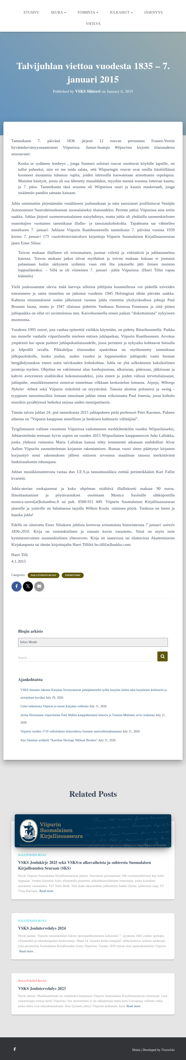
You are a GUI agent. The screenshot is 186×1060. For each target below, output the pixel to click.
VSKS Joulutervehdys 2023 (42, 988)
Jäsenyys (153, 12)
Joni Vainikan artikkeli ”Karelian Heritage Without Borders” (59, 740)
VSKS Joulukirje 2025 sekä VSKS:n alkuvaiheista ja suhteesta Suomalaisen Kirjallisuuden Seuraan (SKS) (84, 865)
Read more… (47, 891)
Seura (57, 12)
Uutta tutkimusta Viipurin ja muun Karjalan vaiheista (54, 706)
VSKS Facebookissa (14, 1049)
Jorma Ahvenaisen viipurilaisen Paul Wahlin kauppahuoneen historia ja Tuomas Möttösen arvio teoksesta (87, 715)
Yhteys (93, 24)
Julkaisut (120, 12)
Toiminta (86, 12)
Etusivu (31, 12)
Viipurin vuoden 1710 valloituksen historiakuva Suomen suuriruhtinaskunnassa (71, 731)
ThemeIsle (168, 1050)
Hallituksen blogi (43, 575)
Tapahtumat (73, 575)
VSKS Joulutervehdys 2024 (42, 928)
